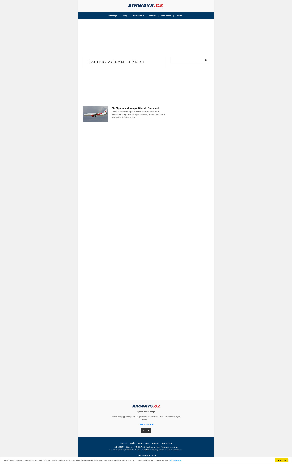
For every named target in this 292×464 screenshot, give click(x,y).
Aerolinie (152, 16)
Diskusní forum (138, 16)
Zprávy (124, 16)
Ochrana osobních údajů (146, 424)
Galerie (179, 16)
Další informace (175, 460)
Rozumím (282, 460)
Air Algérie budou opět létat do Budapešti (135, 108)
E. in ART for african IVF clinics (146, 455)
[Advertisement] (146, 36)
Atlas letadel (166, 16)
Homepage (112, 16)
